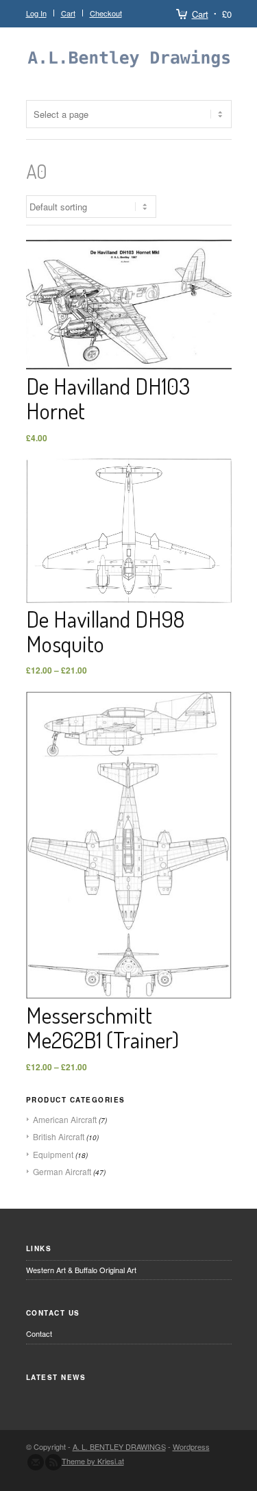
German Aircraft (62, 1171)
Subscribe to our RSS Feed (53, 1462)
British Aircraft (58, 1136)
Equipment (53, 1154)
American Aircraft (65, 1119)
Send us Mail (35, 1462)
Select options (129, 518)
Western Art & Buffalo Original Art (81, 1269)
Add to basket (128, 292)
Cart (200, 14)
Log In (36, 13)
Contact (39, 1333)
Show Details (128, 316)
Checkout (106, 13)
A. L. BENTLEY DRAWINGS (119, 1446)
